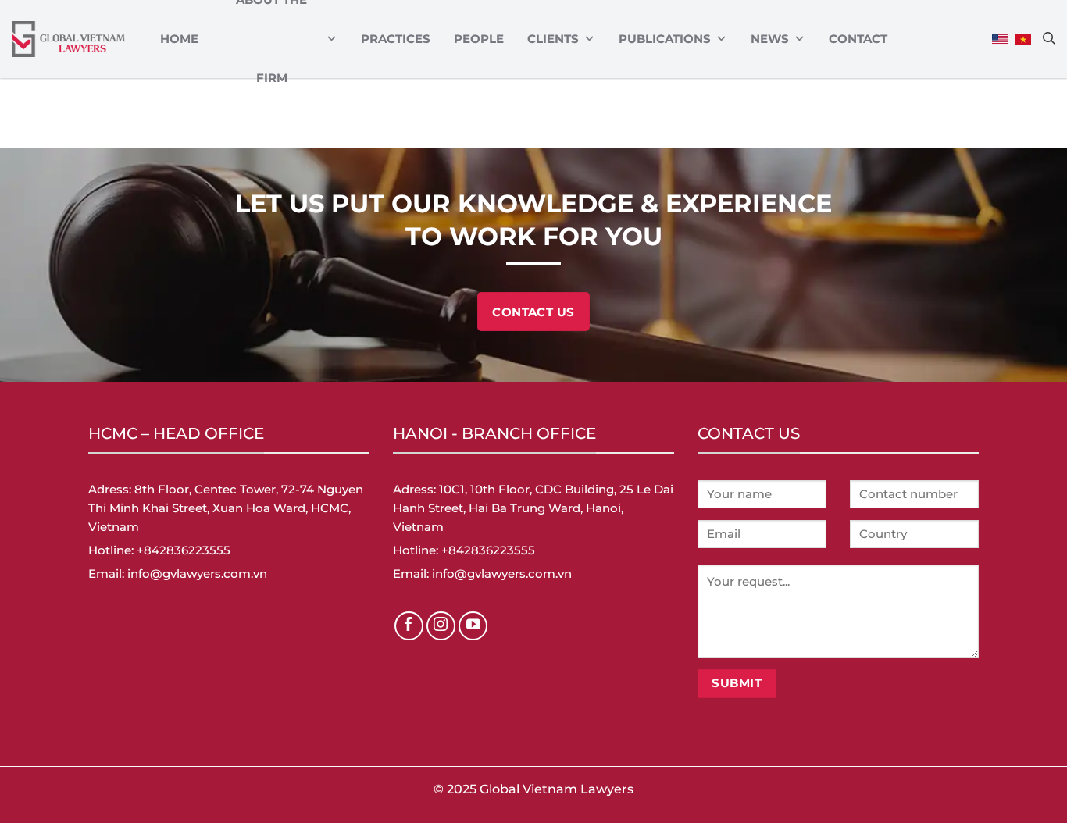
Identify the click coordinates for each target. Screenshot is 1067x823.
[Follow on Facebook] (409, 626)
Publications (665, 38)
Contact (858, 38)
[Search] (1049, 38)
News (770, 38)
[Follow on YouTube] (473, 626)
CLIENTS (553, 38)
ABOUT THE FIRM (271, 39)
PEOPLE (479, 38)
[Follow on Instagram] (441, 626)
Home (179, 38)
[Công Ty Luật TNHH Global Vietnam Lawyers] (68, 39)
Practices (395, 38)
